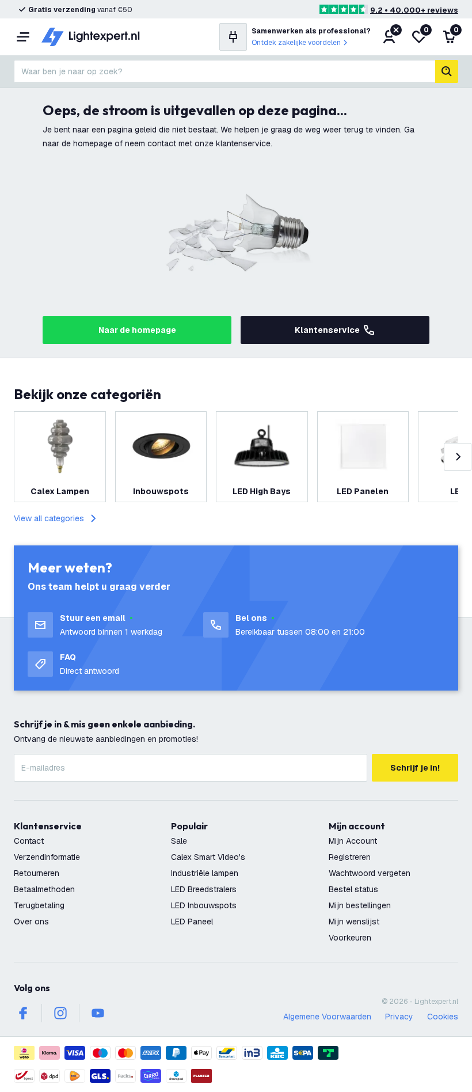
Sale (179, 841)
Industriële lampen (204, 873)
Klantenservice (327, 330)
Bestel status (353, 889)
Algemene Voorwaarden (327, 1016)
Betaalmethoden (44, 889)
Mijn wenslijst (354, 921)
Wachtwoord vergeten (369, 873)
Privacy (399, 1016)
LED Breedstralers (204, 889)
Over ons (31, 921)
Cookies (442, 1016)
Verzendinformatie (47, 857)
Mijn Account (353, 841)
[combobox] (224, 71)
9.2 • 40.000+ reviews (414, 10)
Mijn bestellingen (360, 905)
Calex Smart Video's (208, 857)
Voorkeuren (350, 937)
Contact (29, 841)
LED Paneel (192, 921)
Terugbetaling (39, 905)
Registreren (350, 857)
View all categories (49, 518)
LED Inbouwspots (204, 905)
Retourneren (36, 873)
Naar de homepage (137, 330)
